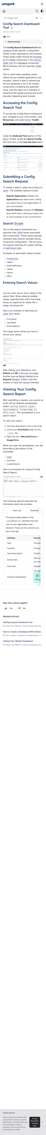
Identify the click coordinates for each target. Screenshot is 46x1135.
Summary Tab (36, 510)
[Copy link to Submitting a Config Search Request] (32, 182)
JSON (38, 66)
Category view (12, 18)
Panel (12, 60)
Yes (11, 608)
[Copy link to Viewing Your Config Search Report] (29, 394)
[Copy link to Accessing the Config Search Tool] (26, 108)
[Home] (8, 4)
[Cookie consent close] (42, 1122)
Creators (7, 50)
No (24, 608)
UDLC (28, 120)
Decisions (22, 63)
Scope (18, 223)
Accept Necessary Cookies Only (35, 1122)
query (5, 190)
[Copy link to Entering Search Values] (7, 287)
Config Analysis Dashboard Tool (18, 622)
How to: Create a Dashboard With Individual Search (23, 632)
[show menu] (42, 4)
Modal (22, 376)
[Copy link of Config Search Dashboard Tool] (12, 28)
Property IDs (12, 258)
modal (35, 373)
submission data (13, 248)
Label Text (8, 313)
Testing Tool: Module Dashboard (18, 641)
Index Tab (17, 510)
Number (15, 379)
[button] (40, 1128)
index (9, 457)
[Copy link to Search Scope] (27, 224)
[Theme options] (42, 11)
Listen (8, 37)
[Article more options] (41, 18)
